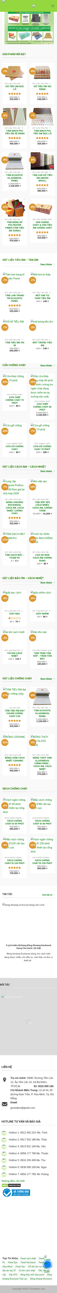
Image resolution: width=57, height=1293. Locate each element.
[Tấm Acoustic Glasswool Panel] (14, 161)
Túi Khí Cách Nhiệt (14, 654)
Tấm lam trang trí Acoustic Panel (14, 298)
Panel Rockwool (28, 1262)
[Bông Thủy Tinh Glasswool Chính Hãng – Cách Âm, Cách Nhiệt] (42, 744)
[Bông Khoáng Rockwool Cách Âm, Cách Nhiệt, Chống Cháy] (14, 488)
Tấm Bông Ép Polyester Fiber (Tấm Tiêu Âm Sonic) (14, 226)
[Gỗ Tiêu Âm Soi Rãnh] (42, 72)
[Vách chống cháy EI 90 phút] (42, 807)
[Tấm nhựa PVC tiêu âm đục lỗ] (42, 117)
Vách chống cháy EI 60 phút (14, 822)
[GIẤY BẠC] (14, 599)
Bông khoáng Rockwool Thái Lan (27, 1276)
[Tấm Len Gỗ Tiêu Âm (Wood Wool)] (42, 161)
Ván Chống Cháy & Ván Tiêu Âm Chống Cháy (42, 225)
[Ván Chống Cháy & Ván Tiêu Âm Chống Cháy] (42, 208)
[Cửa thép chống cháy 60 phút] (42, 386)
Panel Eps (13, 1262)
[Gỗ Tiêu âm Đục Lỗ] (14, 72)
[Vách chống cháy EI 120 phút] (14, 846)
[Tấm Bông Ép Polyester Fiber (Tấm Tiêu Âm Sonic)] (14, 208)
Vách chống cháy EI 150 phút (42, 861)
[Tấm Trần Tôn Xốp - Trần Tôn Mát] (42, 639)
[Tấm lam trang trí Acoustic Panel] (14, 281)
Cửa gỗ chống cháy (15, 447)
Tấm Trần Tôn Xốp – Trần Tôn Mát (42, 656)
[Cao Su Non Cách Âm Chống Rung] (42, 541)
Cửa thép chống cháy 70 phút (15, 400)
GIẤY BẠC (14, 614)
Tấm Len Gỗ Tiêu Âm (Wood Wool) (42, 178)
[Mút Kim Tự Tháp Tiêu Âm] (42, 281)
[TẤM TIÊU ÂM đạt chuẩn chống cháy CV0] (14, 696)
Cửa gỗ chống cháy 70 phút (42, 447)
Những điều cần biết (13, 1181)
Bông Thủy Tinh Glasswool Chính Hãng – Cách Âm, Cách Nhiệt (42, 763)
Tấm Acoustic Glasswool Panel (14, 178)
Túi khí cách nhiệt (27, 1270)
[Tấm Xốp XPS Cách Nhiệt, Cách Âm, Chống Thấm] (42, 488)
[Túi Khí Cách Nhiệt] (14, 639)
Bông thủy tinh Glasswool (32, 1274)
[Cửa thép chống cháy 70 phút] (14, 383)
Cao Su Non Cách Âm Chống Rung (42, 558)
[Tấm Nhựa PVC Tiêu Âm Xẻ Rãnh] (14, 117)
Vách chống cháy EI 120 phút (15, 861)
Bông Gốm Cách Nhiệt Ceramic (15, 759)
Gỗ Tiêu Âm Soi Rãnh (42, 87)
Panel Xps (20, 1266)
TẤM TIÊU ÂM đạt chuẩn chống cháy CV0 (15, 713)
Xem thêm (46, 264)
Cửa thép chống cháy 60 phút (42, 407)
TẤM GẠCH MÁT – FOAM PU (14, 556)
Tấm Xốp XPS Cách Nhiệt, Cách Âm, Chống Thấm (42, 506)
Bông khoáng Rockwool (41, 1279)
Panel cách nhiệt (39, 1108)
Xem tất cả (47, 895)
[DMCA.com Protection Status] (11, 1185)
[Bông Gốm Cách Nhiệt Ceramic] (14, 744)
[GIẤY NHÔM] (42, 599)
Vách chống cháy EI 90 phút (42, 822)
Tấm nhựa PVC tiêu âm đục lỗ (42, 132)
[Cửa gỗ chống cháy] (14, 432)
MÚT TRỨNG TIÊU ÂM (42, 344)
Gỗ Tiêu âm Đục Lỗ (14, 87)
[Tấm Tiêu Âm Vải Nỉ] (14, 328)
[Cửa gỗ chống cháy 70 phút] (42, 432)
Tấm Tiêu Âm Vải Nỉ (14, 344)
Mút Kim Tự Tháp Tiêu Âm (42, 297)
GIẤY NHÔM (42, 614)
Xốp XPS (13, 1274)
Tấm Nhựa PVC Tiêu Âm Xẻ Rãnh (15, 132)
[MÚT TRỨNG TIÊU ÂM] (42, 328)
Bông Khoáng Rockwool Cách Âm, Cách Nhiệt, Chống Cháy (15, 508)
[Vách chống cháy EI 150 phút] (42, 846)
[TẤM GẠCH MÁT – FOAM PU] (14, 541)
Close (45, 7)
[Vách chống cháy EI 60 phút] (14, 807)
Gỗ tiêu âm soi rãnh (37, 1266)
